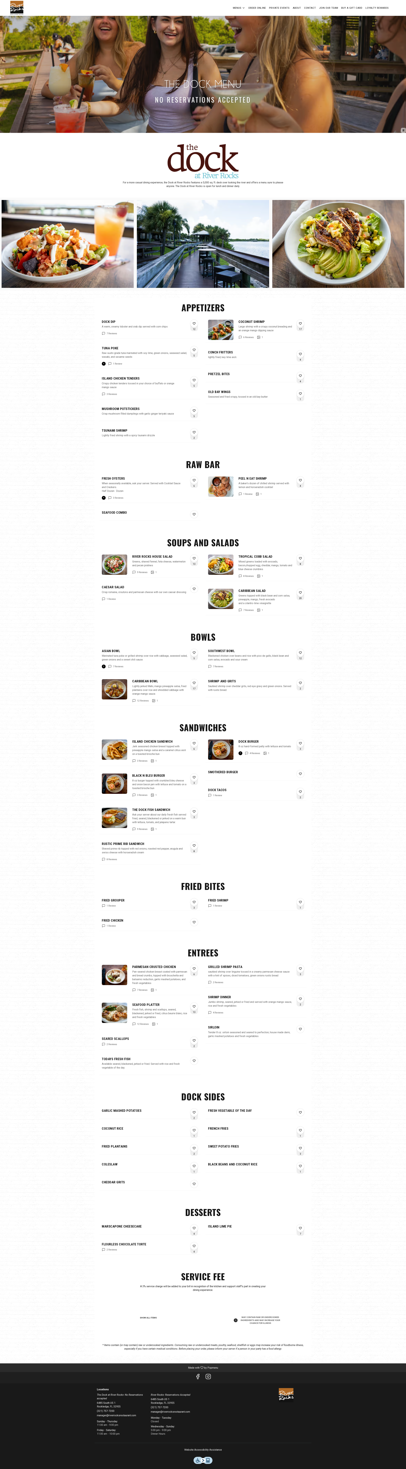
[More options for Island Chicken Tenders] (194, 380)
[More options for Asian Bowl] (194, 653)
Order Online (257, 7)
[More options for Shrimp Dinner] (300, 999)
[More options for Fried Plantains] (194, 1148)
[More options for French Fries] (300, 1130)
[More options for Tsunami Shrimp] (194, 432)
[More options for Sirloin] (300, 1029)
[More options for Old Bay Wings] (300, 393)
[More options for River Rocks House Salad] (194, 558)
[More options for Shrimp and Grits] (300, 683)
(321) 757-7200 (105, 1410)
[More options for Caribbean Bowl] (194, 683)
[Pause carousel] (403, 130)
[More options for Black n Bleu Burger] (194, 777)
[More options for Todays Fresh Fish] (194, 1061)
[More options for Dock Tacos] (300, 792)
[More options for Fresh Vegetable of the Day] (300, 1112)
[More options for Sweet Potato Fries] (300, 1148)
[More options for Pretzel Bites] (300, 376)
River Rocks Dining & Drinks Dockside (286, 1395)
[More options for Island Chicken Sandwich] (194, 743)
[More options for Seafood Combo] (194, 514)
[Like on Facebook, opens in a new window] (198, 1378)
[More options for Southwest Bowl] (300, 653)
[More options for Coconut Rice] (194, 1130)
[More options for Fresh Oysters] (194, 480)
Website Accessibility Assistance (203, 1449)
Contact (310, 7)
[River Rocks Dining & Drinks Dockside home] (17, 8)
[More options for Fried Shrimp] (300, 902)
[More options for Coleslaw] (194, 1166)
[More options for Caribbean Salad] (300, 592)
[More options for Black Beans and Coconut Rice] (300, 1166)
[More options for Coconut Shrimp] (300, 323)
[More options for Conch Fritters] (300, 354)
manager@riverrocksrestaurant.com (116, 1415)
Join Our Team (328, 7)
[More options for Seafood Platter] (194, 1006)
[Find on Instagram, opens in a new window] (208, 1378)
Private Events (279, 7)
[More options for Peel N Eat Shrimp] (300, 480)
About (297, 7)
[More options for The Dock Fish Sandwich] (194, 811)
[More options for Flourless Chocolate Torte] (194, 1246)
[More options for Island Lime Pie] (300, 1228)
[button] (239, 8)
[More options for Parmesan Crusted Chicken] (194, 968)
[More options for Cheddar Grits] (194, 1184)
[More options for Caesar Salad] (194, 589)
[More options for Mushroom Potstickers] (194, 410)
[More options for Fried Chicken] (194, 922)
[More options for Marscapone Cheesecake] (194, 1228)
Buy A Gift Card (351, 7)
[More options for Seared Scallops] (194, 1040)
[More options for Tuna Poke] (194, 350)
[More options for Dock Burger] (300, 743)
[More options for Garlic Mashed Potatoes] (194, 1112)
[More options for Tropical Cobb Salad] (300, 558)
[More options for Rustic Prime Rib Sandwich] (194, 845)
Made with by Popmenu (110, 1367)
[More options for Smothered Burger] (300, 774)
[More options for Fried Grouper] (194, 902)
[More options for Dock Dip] (194, 323)
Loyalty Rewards (377, 7)
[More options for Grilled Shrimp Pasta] (300, 968)
